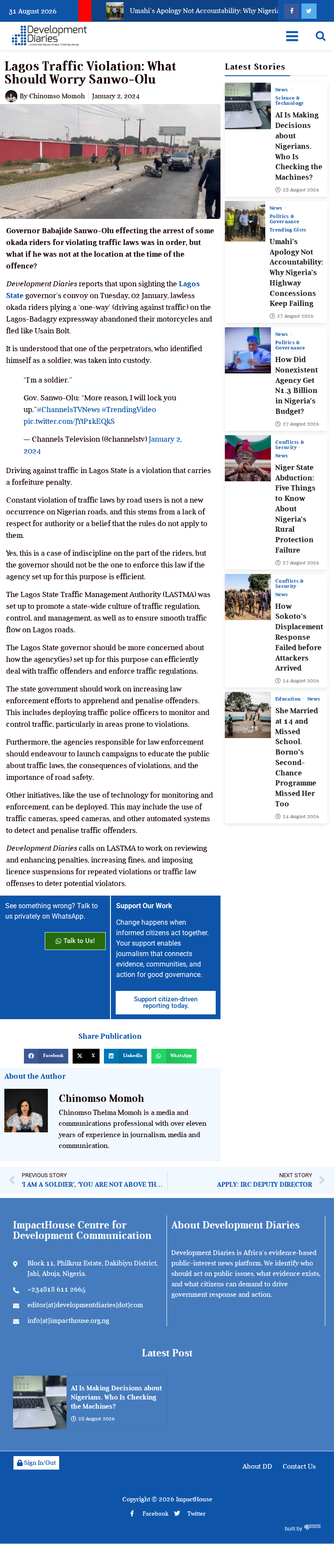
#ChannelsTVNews (68, 409)
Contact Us (299, 1466)
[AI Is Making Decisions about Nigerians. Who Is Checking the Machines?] (248, 106)
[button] (46, 1056)
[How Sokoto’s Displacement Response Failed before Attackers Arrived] (248, 597)
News (282, 89)
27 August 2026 (295, 316)
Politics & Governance (285, 219)
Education (288, 699)
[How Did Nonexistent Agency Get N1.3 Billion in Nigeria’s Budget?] (248, 350)
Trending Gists (288, 229)
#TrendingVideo (129, 409)
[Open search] (320, 35)
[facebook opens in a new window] (291, 11)
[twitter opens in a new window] (309, 11)
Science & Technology (289, 100)
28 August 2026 (301, 189)
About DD (257, 1466)
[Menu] (292, 36)
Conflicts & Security (289, 445)
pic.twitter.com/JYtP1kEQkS (69, 421)
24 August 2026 (301, 680)
